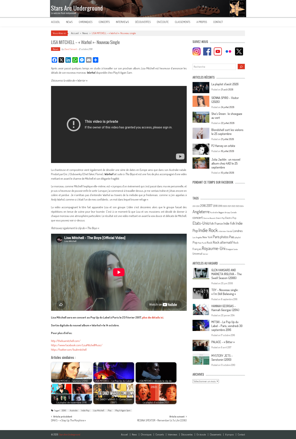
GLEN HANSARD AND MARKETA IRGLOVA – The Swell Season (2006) (226, 274)
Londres (238, 231)
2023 (237, 206)
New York (207, 237)
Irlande (229, 231)
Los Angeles (197, 237)
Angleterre (201, 211)
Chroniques (85, 22)
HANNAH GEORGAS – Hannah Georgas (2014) (225, 308)
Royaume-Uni (213, 248)
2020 (225, 206)
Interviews (122, 22)
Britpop (227, 212)
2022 (233, 206)
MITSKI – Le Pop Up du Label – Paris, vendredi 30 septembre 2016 (226, 326)
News (69, 22)
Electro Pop (230, 217)
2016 (64, 410)
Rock (209, 242)
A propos (201, 22)
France (218, 223)
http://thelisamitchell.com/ (66, 341)
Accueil (55, 22)
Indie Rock (208, 230)
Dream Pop (220, 218)
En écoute (163, 22)
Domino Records (209, 218)
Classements (182, 22)
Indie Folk (229, 223)
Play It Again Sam (122, 410)
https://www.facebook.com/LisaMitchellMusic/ (76, 345)
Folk (211, 223)
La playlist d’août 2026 (225, 84)
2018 (215, 206)
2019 (220, 205)
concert (198, 217)
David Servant (70, 49)
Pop (195, 242)
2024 (242, 206)
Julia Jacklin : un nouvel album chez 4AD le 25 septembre (225, 163)
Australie (73, 410)
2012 (198, 206)
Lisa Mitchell (98, 410)
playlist (238, 237)
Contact (218, 22)
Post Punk (202, 242)
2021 (229, 206)
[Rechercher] (241, 66)
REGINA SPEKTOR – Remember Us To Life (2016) (162, 420)
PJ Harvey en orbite (223, 146)
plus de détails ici (152, 317)
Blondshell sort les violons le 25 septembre (227, 132)
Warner (205, 254)
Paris (216, 236)
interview (222, 231)
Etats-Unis (201, 223)
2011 (194, 206)
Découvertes (143, 22)
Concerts (104, 22)
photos (224, 237)
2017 (209, 205)
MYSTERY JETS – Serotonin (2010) (222, 357)
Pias (109, 410)
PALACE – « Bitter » (223, 342)
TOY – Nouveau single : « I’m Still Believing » (225, 292)
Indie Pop (85, 410)
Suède (235, 249)
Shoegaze (229, 249)
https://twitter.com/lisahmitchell (69, 349)
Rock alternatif (223, 242)
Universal (197, 253)
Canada (234, 212)
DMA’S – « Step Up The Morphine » (68, 420)
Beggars (221, 212)
